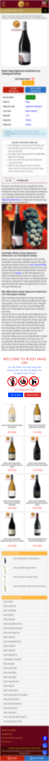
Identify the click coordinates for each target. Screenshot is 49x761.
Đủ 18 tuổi (15, 395)
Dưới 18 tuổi (32, 395)
